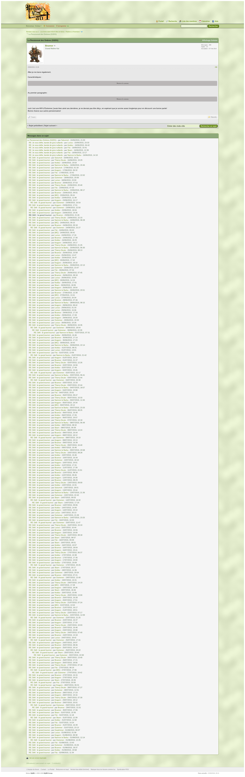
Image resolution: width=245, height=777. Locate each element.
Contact (43, 769)
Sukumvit (65, 140)
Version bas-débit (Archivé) (79, 769)
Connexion (50, 26)
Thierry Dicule (60, 160)
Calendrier (206, 21)
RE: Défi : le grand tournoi (39, 158)
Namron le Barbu (74, 155)
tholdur (70, 145)
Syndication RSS (123, 769)
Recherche (173, 21)
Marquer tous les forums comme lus (103, 769)
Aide (216, 21)
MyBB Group (48, 773)
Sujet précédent (36, 126)
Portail (161, 21)
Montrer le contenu (122, 83)
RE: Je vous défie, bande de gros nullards (46, 143)
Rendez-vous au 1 (32, 32)
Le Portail (51, 769)
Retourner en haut (62, 769)
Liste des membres (189, 21)
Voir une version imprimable (37, 758)
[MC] (56, 195)
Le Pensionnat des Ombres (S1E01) (41, 140)
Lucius (70, 143)
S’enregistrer (61, 26)
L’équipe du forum (33, 769)
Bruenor (49, 46)
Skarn (70, 150)
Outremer (58, 178)
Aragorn (57, 170)
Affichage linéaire (209, 40)
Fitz (69, 148)
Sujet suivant (50, 126)
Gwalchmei (59, 730)
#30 (216, 67)
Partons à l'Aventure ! (73, 32)
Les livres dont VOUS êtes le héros (52, 32)
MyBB (33, 773)
